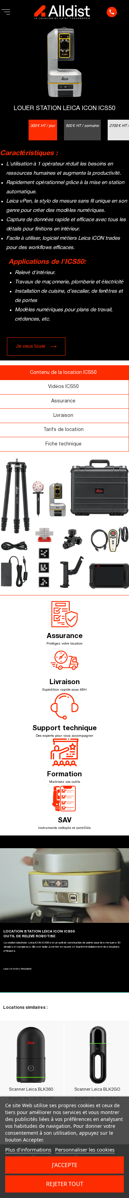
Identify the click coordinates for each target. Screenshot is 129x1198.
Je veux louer (31, 346)
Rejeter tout (64, 1184)
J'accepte (64, 1165)
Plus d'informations (28, 1149)
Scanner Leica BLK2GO (97, 1089)
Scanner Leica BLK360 (31, 1089)
